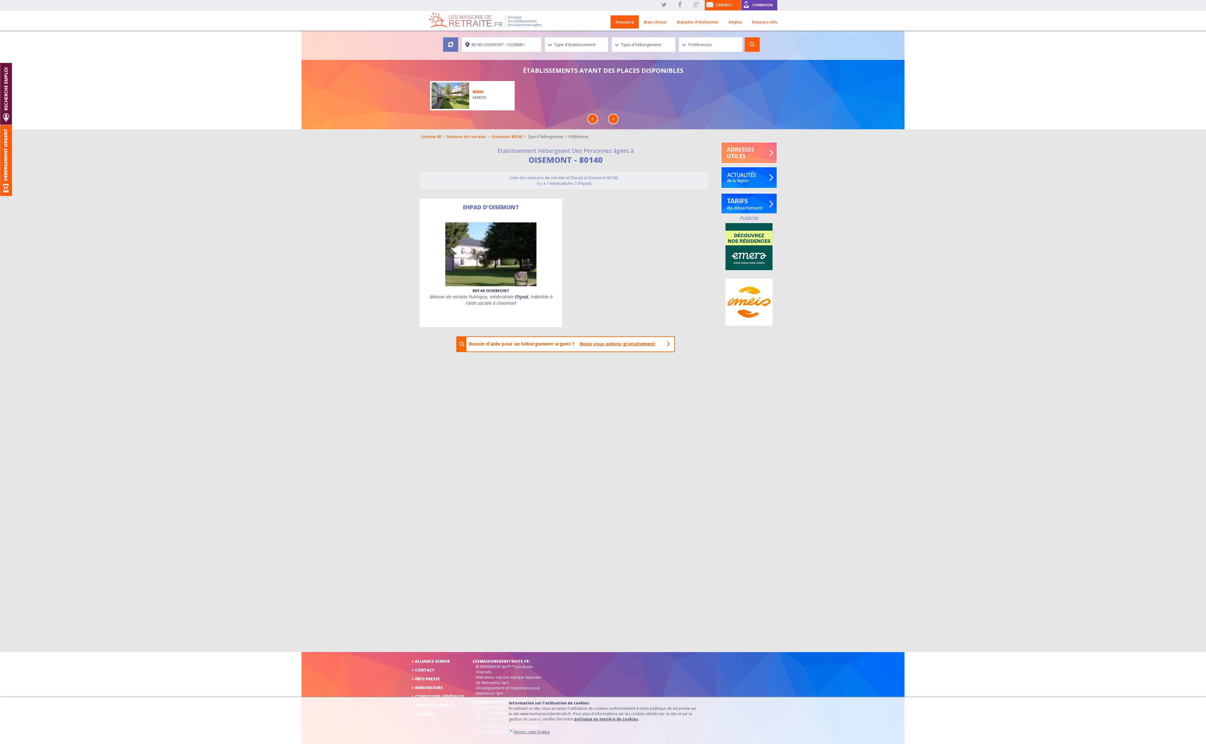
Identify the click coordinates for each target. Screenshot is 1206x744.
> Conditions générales (437, 696)
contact (724, 5)
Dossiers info (764, 22)
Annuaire (625, 22)
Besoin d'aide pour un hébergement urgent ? (562, 343)
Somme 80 (431, 136)
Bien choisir (655, 22)
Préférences (578, 136)
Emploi (735, 22)
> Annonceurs (427, 687)
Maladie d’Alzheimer (698, 22)
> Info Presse (425, 679)
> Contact (423, 670)
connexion (762, 5)
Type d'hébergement (545, 136)
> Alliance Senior (430, 661)
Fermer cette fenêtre (531, 732)
